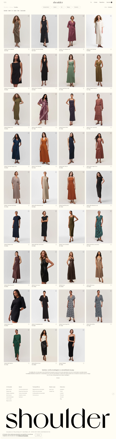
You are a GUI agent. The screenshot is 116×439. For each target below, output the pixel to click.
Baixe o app (52, 387)
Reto (18, 10)
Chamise (5, 10)
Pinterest (62, 395)
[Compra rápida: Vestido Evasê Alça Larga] (83, 88)
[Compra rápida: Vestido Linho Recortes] (56, 166)
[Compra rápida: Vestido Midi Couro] (111, 285)
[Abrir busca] (91, 2)
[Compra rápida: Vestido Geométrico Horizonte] (111, 244)
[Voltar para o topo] (113, 393)
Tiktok (61, 391)
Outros (15, 10)
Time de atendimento (23, 389)
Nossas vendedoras (10, 393)
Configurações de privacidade (39, 393)
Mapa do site (9, 400)
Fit (12, 10)
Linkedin (62, 393)
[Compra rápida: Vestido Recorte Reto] (83, 127)
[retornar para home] (58, 2)
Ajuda (20, 387)
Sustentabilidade (9, 397)
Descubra (62, 387)
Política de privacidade (37, 391)
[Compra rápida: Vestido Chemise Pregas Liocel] (29, 166)
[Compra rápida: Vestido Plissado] (83, 363)
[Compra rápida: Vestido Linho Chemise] (111, 49)
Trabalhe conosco (22, 395)
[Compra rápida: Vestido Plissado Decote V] (111, 88)
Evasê (9, 10)
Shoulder (6, 7)
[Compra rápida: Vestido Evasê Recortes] (83, 205)
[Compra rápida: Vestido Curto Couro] (56, 285)
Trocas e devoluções (23, 393)
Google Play (51, 391)
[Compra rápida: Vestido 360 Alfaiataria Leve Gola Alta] (56, 205)
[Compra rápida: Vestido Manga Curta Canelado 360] (29, 244)
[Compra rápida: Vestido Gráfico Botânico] (56, 127)
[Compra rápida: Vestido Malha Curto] (29, 324)
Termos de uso (36, 395)
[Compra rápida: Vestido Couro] (83, 285)
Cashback (21, 397)
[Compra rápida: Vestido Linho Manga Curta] (83, 49)
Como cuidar (9, 398)
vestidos (16, 7)
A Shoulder (9, 387)
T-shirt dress (22, 10)
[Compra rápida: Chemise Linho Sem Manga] (56, 49)
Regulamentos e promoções (38, 389)
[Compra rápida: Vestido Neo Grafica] (111, 324)
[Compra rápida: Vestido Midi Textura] (83, 166)
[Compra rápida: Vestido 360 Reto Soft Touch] (56, 244)
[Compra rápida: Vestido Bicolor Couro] (56, 363)
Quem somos (9, 389)
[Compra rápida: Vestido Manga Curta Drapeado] (29, 127)
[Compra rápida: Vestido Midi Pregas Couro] (111, 166)
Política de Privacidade (23, 435)
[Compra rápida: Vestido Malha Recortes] (29, 285)
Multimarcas (9, 395)
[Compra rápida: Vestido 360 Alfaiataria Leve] (111, 205)
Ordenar (110, 7)
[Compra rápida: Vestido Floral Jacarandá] (111, 127)
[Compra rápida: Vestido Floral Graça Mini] (83, 324)
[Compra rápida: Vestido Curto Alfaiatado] (29, 88)
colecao (11, 7)
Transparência (36, 387)
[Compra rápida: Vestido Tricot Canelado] (83, 244)
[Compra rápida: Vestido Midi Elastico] (29, 363)
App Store (51, 389)
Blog (61, 398)
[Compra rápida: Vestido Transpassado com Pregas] (56, 324)
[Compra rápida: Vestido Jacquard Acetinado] (29, 205)
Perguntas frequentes (23, 391)
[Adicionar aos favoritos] (28, 16)
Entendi (38, 435)
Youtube (61, 397)
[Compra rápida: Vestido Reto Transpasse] (56, 88)
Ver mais (58, 377)
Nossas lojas (8, 391)
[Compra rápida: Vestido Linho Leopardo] (29, 49)
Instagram (62, 389)
